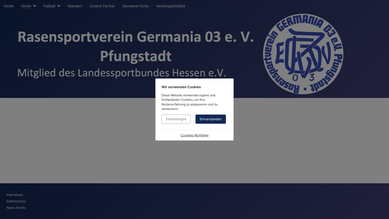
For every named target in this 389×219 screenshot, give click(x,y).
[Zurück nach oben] (382, 211)
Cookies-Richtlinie (194, 135)
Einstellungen (176, 119)
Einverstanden (210, 119)
